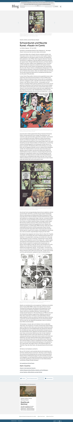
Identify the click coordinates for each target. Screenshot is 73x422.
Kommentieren (49, 378)
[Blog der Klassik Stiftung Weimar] (18, 6)
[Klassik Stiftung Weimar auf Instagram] (56, 420)
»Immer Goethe (23, 372)
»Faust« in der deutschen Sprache (27, 368)
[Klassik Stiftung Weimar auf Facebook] (57, 420)
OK (37, 5)
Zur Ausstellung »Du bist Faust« (27, 363)
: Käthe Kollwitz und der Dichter (35, 372)
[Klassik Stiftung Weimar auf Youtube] (59, 420)
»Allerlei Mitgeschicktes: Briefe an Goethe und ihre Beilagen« (34, 370)
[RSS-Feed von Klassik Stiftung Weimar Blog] (61, 420)
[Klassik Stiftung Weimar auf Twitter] (54, 420)
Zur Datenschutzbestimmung (46, 4)
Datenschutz (14, 420)
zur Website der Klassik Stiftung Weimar (37, 1)
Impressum (20, 420)
